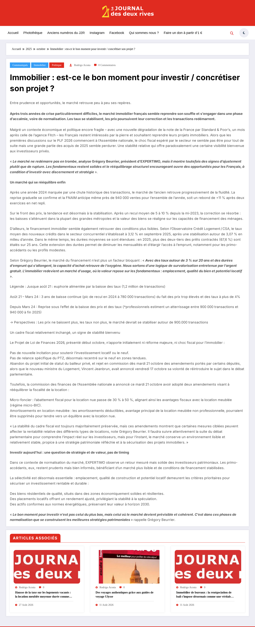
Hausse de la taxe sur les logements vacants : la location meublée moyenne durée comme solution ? (43, 595)
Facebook (116, 33)
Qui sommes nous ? (144, 33)
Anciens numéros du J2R (66, 33)
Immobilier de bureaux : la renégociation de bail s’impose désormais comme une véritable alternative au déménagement (204, 595)
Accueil (13, 33)
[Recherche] (232, 33)
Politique (56, 65)
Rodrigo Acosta (82, 65)
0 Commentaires (107, 65)
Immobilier (40, 65)
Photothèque (32, 33)
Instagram (97, 33)
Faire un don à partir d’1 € (183, 33)
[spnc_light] (244, 32)
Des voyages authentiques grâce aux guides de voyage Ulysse (124, 594)
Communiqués (20, 65)
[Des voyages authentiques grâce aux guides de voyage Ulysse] (127, 566)
